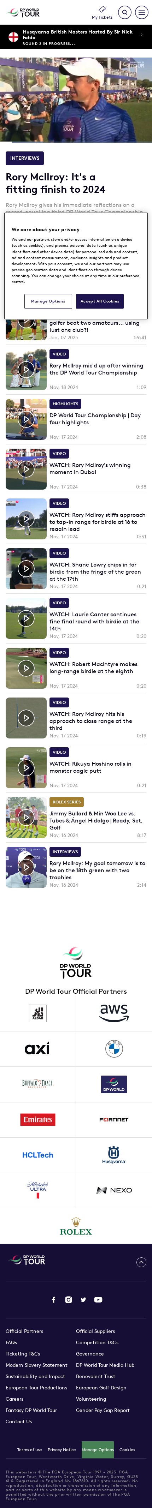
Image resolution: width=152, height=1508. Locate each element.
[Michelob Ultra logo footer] (38, 1190)
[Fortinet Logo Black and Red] (114, 1120)
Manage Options (98, 1449)
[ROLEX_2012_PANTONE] (76, 1226)
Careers (14, 1399)
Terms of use (29, 1449)
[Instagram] (69, 1300)
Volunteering (91, 1399)
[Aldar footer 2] (38, 1013)
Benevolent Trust (95, 1376)
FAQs (11, 1342)
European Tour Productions (36, 1387)
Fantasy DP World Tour (31, 1410)
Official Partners (24, 1331)
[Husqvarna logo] (114, 1155)
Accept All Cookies (100, 301)
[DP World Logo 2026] (114, 1084)
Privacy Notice (62, 1449)
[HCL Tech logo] (38, 1155)
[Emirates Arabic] (38, 1120)
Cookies (127, 1449)
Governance (90, 1354)
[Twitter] (83, 1300)
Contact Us (19, 1421)
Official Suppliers (95, 1331)
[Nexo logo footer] (114, 1190)
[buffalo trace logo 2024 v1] (38, 1084)
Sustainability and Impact (35, 1376)
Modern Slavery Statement (37, 1365)
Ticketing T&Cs (23, 1354)
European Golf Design (101, 1387)
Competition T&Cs (97, 1342)
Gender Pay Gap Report (103, 1410)
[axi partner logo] (38, 1049)
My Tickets (102, 17)
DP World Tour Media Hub (105, 1365)
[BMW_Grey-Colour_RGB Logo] (114, 1049)
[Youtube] (98, 1300)
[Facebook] (54, 1300)
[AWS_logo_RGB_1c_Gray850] (114, 1013)
